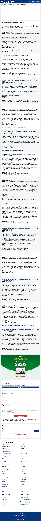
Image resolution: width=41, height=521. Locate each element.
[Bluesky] (22, 515)
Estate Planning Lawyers (6, 453)
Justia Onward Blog (24, 504)
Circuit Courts (4, 486)
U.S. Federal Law (5, 477)
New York (22, 488)
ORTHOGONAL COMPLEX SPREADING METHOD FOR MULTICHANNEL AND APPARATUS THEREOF (19, 81)
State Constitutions (24, 479)
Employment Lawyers (6, 451)
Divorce (22, 450)
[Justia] (9, 2)
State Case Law (23, 482)
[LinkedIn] (15, 515)
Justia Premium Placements (25, 499)
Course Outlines (23, 468)
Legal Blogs (4, 497)
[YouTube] (16, 515)
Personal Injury (23, 456)
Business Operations (6, 464)
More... (3, 458)
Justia (2, 4)
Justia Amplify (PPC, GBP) (25, 502)
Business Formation (6, 463)
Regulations (4, 482)
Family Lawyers (5, 455)
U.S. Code (3, 481)
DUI (21, 451)
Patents (5, 4)
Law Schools (23, 461)
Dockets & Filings (5, 489)
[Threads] (21, 515)
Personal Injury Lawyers (6, 456)
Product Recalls (5, 501)
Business (4, 461)
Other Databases (6, 494)
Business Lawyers (5, 448)
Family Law (22, 455)
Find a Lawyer (5, 426)
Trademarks (4, 504)
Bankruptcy (22, 446)
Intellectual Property (6, 468)
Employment (4, 466)
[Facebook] (18, 515)
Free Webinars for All (7, 393)
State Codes (22, 481)
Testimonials (23, 506)
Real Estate (4, 471)
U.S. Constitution (5, 479)
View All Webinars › (20, 416)
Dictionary (22, 463)
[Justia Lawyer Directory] (26, 515)
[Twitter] (24, 515)
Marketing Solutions (25, 494)
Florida (21, 486)
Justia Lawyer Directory (25, 497)
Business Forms (5, 499)
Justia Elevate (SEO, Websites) (26, 501)
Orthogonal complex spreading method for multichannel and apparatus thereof (18, 154)
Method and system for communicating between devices (14, 31)
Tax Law (3, 473)
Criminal (22, 448)
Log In (33, 1)
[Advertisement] (20, 12)
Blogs (21, 471)
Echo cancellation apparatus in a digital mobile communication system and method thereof (19, 132)
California (22, 484)
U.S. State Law (23, 477)
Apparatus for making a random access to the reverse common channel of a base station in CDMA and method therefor (20, 106)
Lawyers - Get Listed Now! (20, 434)
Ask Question (20, 387)
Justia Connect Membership (26, 496)
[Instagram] (19, 515)
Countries (4, 506)
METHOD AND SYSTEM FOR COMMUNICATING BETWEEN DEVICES (15, 55)
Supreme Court (5, 484)
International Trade (6, 469)
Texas (21, 489)
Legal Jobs (4, 496)
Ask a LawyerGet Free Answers (6, 382)
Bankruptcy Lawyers (6, 446)
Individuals (23, 445)
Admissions (22, 464)
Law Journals (23, 469)
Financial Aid (22, 466)
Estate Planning (23, 453)
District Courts (4, 488)
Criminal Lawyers (5, 450)
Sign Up (38, 1)
